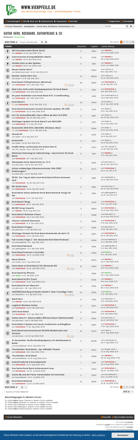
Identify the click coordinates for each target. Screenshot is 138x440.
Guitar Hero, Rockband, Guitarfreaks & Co (33, 33)
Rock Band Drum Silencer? (25, 285)
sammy (108, 69)
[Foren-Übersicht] (11, 10)
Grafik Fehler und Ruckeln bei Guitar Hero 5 (34, 146)
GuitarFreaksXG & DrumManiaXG (29, 362)
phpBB (106, 425)
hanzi (107, 252)
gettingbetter (110, 192)
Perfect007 (109, 214)
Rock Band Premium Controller (28, 252)
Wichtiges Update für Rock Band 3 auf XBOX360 (36, 121)
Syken (107, 109)
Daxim (18, 78)
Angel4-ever (110, 349)
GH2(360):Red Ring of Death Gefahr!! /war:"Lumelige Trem (42, 292)
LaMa (107, 330)
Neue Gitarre (18, 259)
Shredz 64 (17, 134)
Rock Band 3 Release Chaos (26, 214)
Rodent (108, 102)
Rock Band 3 (18, 102)
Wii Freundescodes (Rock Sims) (28, 50)
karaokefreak (20, 242)
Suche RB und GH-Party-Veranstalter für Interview (38, 374)
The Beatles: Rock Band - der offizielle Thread (36, 349)
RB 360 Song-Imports (23, 208)
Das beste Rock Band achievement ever (33, 368)
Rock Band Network (22, 246)
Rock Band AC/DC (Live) (24, 279)
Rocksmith (17, 140)
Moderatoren (19, 37)
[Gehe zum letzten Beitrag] (112, 50)
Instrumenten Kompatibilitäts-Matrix (31, 57)
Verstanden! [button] (122, 435)
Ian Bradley (129, 422)
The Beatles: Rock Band (24, 355)
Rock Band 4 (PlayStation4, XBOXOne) (32, 82)
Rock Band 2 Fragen (22, 227)
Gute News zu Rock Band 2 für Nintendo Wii (34, 265)
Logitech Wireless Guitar (25, 305)
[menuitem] (24, 21)
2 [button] (124, 42)
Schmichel (20, 85)
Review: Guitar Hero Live (24, 75)
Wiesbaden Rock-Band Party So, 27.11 (31, 162)
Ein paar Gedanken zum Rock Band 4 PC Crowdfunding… (41, 95)
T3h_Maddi (20, 149)
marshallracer (110, 95)
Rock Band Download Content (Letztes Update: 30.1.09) (41, 109)
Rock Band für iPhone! (23, 273)
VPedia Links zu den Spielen (26, 63)
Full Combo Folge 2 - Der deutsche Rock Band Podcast (40, 239)
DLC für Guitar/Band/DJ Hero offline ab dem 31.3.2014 (39, 115)
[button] (133, 42)
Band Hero (17, 299)
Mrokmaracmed (22, 72)
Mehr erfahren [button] (98, 435)
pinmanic (19, 165)
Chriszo (108, 75)
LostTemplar (110, 340)
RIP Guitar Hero (19, 186)
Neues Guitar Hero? (22, 69)
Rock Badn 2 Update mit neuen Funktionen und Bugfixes (41, 324)
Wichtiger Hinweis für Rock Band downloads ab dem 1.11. (41, 233)
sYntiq (18, 262)
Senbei (18, 53)
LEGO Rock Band (20, 311)
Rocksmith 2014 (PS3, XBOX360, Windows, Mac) (36, 128)
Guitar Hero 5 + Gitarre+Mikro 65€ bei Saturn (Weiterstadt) (42, 318)
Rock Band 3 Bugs (21, 201)
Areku (107, 128)
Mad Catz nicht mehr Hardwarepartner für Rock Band (39, 89)
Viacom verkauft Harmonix (26, 220)
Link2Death (109, 177)
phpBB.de (130, 427)
